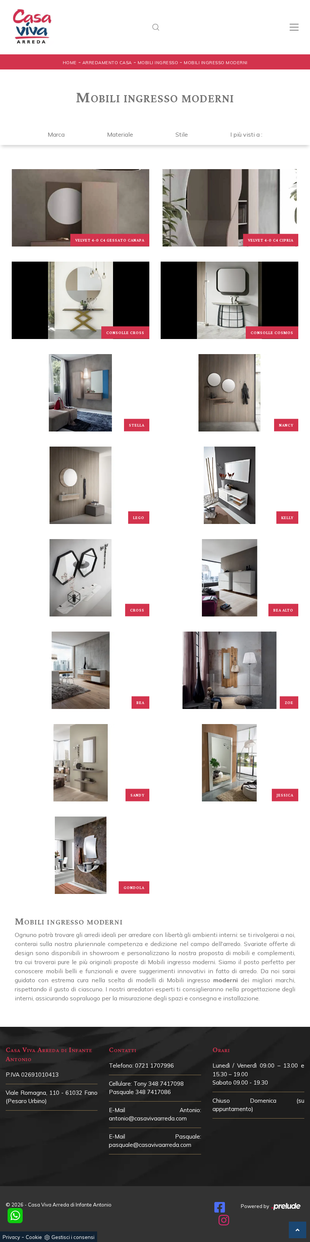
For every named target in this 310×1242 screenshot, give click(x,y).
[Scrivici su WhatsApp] (15, 1215)
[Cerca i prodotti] (158, 27)
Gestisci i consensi (73, 1237)
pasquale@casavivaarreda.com (150, 1144)
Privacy (11, 1237)
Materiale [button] (120, 134)
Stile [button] (181, 134)
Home (70, 62)
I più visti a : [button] (246, 134)
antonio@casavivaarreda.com (148, 1118)
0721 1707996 (154, 1065)
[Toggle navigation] (294, 27)
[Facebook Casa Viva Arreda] (219, 1209)
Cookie (34, 1237)
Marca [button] (56, 134)
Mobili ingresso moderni (216, 62)
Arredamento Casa (107, 62)
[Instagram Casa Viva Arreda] (224, 1222)
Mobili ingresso (158, 62)
